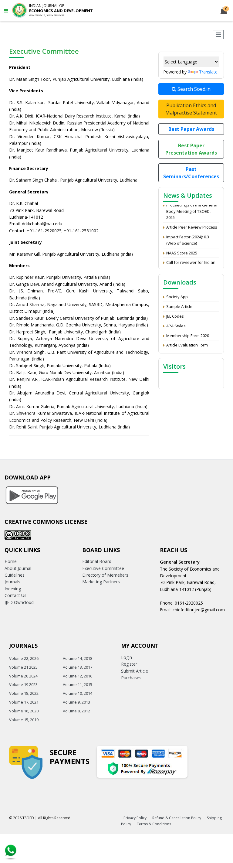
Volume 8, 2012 (76, 711)
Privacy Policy (135, 817)
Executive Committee (103, 568)
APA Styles (176, 326)
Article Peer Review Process (191, 224)
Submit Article (134, 671)
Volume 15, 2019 (24, 719)
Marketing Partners (101, 582)
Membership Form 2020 (187, 335)
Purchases (131, 678)
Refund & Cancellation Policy (176, 817)
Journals (12, 582)
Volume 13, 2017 (77, 667)
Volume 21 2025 (23, 667)
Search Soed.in (193, 89)
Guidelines (15, 575)
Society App (177, 296)
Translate (208, 72)
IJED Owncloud (19, 602)
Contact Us (15, 595)
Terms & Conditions (154, 824)
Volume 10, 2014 (77, 693)
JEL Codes (175, 316)
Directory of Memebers (105, 575)
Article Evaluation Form (187, 345)
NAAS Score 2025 (181, 250)
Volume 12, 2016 (77, 676)
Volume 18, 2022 (24, 693)
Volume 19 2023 (23, 684)
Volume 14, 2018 (77, 658)
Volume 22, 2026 (24, 658)
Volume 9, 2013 (76, 702)
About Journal (18, 568)
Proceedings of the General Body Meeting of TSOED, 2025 (191, 209)
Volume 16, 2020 (24, 711)
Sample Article (179, 306)
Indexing (13, 589)
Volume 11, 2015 (77, 684)
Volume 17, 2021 (24, 702)
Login (126, 657)
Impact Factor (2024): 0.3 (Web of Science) (187, 237)
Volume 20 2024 (23, 676)
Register (129, 664)
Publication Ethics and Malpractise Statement (191, 109)
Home (11, 561)
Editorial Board (96, 561)
